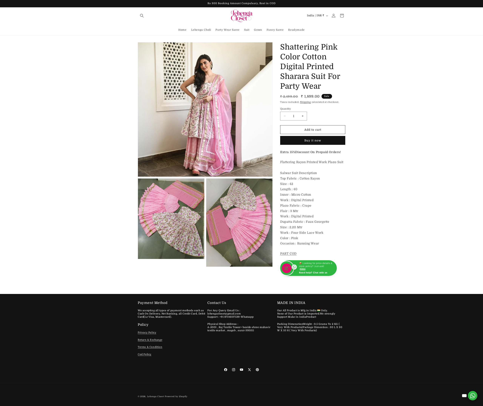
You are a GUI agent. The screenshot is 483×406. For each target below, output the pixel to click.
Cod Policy (145, 354)
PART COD (288, 253)
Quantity (285, 108)
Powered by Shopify (176, 396)
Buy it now (312, 140)
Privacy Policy (147, 332)
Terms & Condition (150, 347)
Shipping (305, 102)
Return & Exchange (150, 339)
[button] (142, 15)
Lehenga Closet (155, 396)
